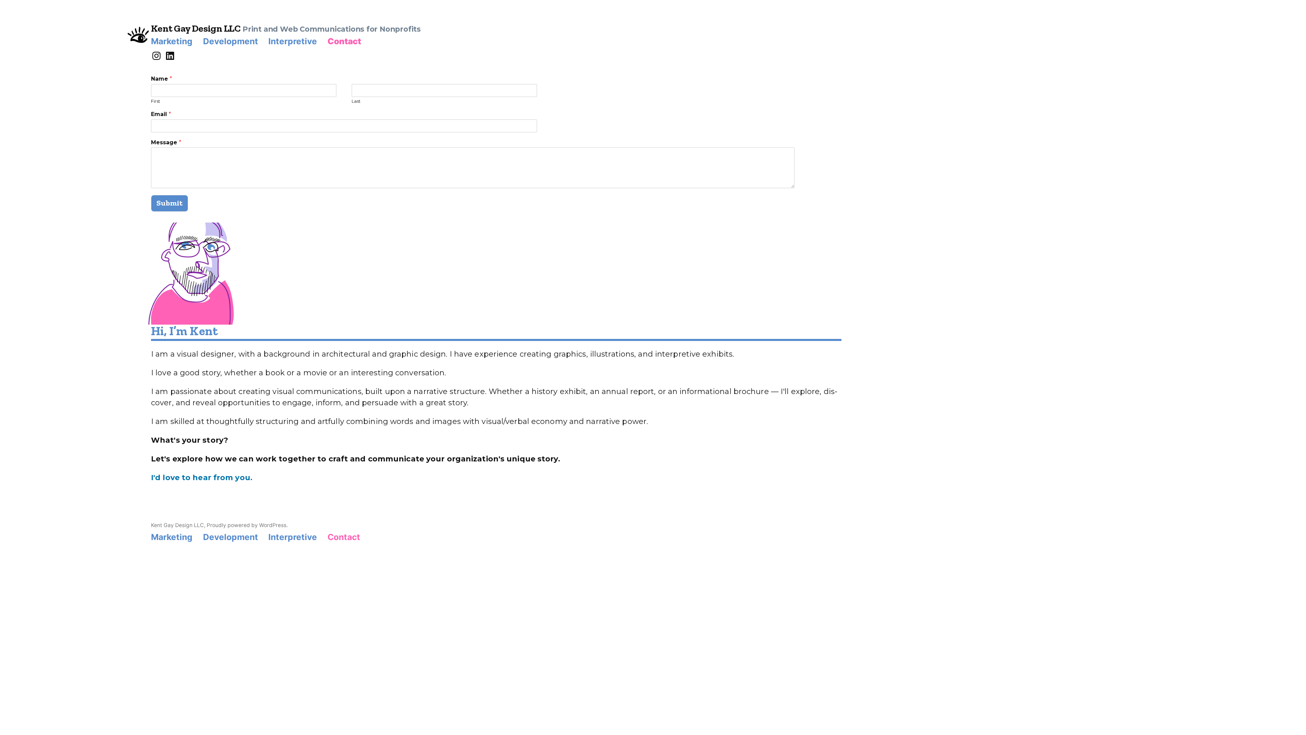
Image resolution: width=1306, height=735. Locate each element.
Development (230, 41)
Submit (169, 203)
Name (161, 79)
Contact (344, 41)
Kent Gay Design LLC (195, 28)
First (155, 101)
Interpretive (292, 41)
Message (166, 142)
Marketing (171, 41)
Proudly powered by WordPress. (247, 525)
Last (356, 101)
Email (161, 114)
